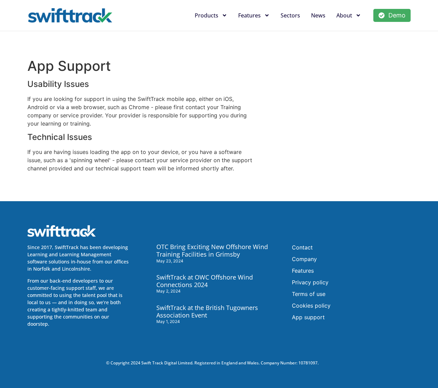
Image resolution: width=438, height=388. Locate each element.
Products (206, 15)
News (318, 15)
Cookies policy (311, 305)
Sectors (290, 15)
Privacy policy (310, 282)
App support (308, 317)
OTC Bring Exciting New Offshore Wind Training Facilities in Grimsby (212, 250)
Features (249, 15)
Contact (302, 247)
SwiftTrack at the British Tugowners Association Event (207, 311)
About (344, 15)
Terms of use (308, 293)
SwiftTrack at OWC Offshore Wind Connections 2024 (204, 281)
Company (304, 259)
